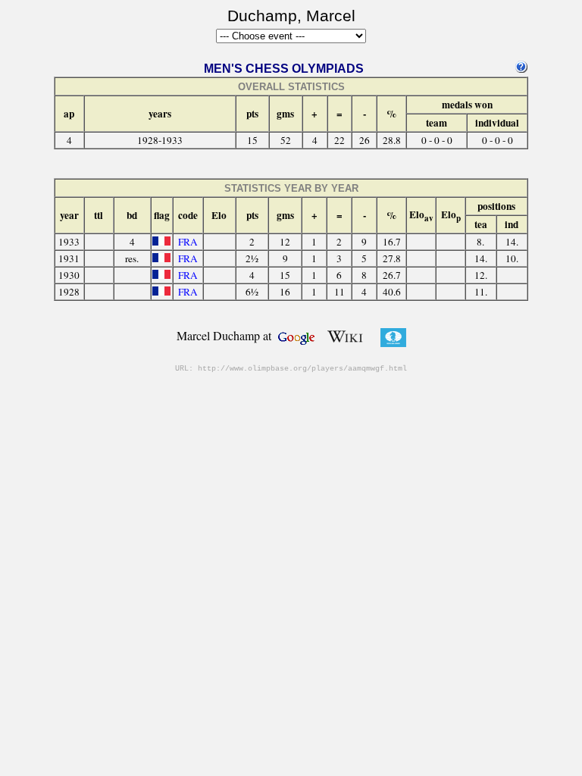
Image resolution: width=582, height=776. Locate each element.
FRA (188, 242)
